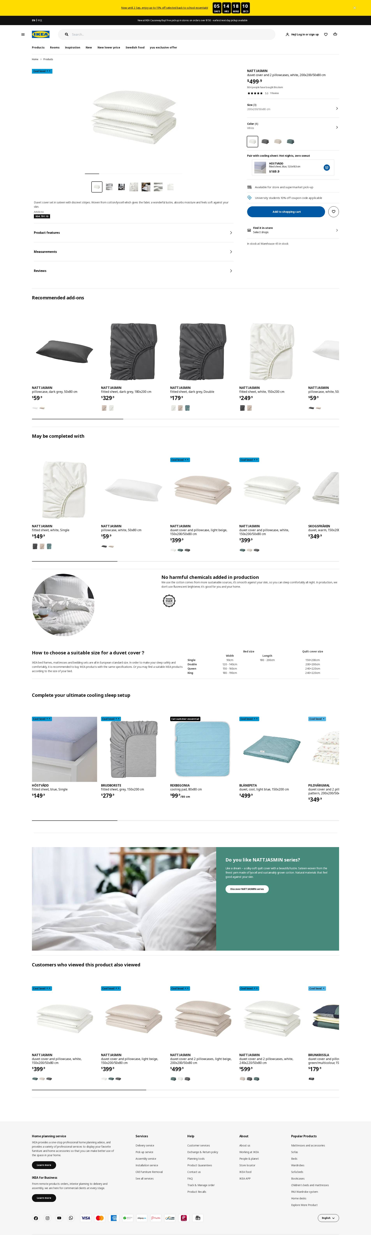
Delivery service (145, 1145)
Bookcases (298, 1178)
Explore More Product (304, 1205)
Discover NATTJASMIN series (247, 889)
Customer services (198, 1145)
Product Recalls (196, 1192)
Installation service (147, 1165)
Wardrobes (297, 1165)
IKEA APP (245, 1178)
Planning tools (195, 1158)
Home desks (298, 1198)
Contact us (194, 1172)
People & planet (249, 1158)
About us (244, 1145)
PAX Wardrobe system (304, 1192)
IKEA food (245, 1172)
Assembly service (146, 1158)
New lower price (109, 47)
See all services (144, 1178)
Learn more (44, 1165)
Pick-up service (144, 1152)
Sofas (294, 1152)
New (89, 47)
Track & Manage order (200, 1185)
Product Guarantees (199, 1165)
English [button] (326, 1218)
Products (48, 59)
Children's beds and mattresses (310, 1185)
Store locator (247, 1165)
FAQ (190, 1178)
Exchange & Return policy (202, 1152)
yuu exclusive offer (163, 47)
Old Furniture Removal (149, 1172)
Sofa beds (297, 1172)
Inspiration (72, 47)
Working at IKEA (249, 1152)
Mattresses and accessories (308, 1145)
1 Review (274, 93)
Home (35, 59)
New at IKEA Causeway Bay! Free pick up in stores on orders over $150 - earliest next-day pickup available (193, 20)
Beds (294, 1158)
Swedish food (135, 47)
